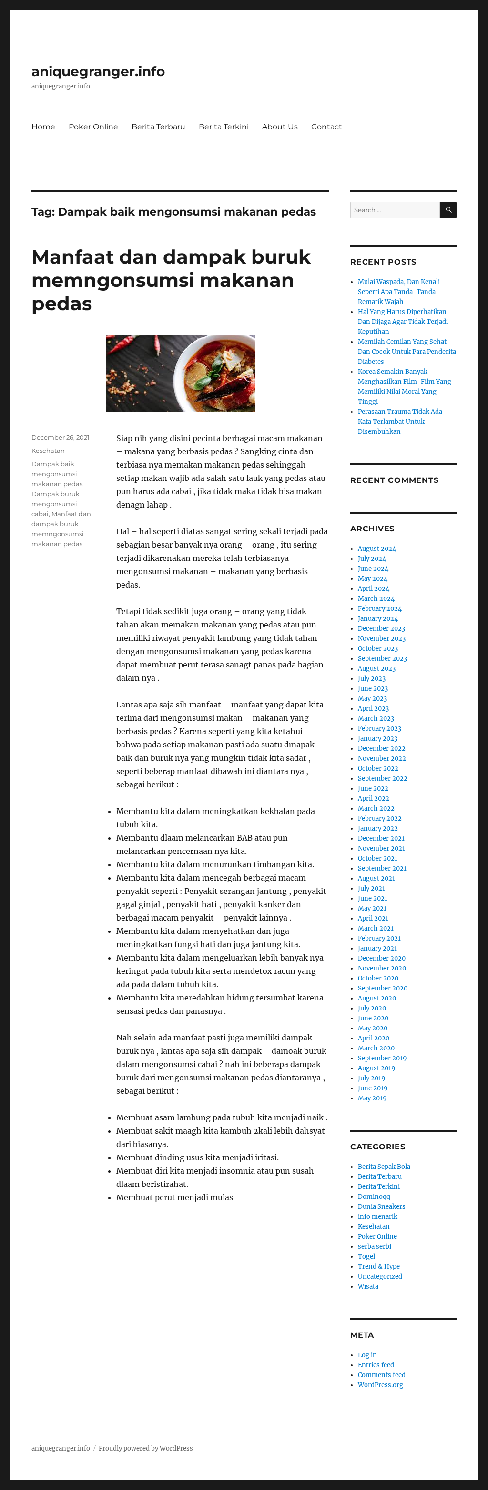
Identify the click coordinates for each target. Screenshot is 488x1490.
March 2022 (376, 808)
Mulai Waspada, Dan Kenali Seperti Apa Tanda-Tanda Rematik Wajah (399, 292)
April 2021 (373, 918)
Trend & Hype (379, 1267)
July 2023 (372, 679)
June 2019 (373, 1088)
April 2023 (373, 709)
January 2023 (377, 739)
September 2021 (382, 868)
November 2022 (382, 759)
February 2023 (379, 729)
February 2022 (380, 818)
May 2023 (372, 699)
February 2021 (379, 938)
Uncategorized (380, 1277)
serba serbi (374, 1247)
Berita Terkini (224, 126)
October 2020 (378, 978)
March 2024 (376, 599)
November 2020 (382, 968)
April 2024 (373, 589)
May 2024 (372, 579)
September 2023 (382, 659)
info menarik (377, 1217)
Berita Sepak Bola (384, 1167)
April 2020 (373, 1038)
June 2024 (373, 569)
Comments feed (382, 1375)
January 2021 (377, 948)
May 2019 (372, 1098)
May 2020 (372, 1028)
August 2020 (377, 998)
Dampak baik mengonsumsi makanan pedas (56, 474)
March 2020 (376, 1048)
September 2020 (382, 988)
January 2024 (378, 619)
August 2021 (376, 878)
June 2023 (373, 689)
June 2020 (373, 1018)
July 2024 (372, 559)
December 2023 (381, 629)
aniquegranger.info (98, 71)
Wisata (368, 1287)
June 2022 (373, 788)
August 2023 (377, 669)
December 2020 (382, 958)
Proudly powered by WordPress (146, 1448)
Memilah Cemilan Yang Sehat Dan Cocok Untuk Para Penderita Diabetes (407, 352)
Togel (366, 1257)
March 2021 (376, 928)
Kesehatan (48, 450)
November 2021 (381, 848)
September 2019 (382, 1058)
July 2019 (372, 1078)
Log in (367, 1355)
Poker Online (93, 126)
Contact (326, 126)
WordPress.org (380, 1385)
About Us (280, 126)
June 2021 (372, 898)
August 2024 (377, 549)
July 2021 (371, 888)
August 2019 (377, 1068)
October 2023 (378, 649)
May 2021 (372, 908)
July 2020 (372, 1008)
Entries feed (376, 1365)
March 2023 (376, 719)
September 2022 (382, 778)
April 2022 (373, 798)
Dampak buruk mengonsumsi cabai (55, 504)
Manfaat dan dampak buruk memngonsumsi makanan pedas (171, 280)
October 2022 (378, 769)
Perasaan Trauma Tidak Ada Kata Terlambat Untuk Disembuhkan (400, 422)
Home (43, 126)
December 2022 (382, 749)
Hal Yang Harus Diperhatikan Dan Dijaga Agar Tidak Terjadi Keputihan (403, 322)
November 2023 (382, 639)
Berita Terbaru (158, 126)
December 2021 (381, 838)
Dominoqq (374, 1197)
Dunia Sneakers (382, 1207)
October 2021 (377, 858)
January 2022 (378, 828)
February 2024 (380, 609)
